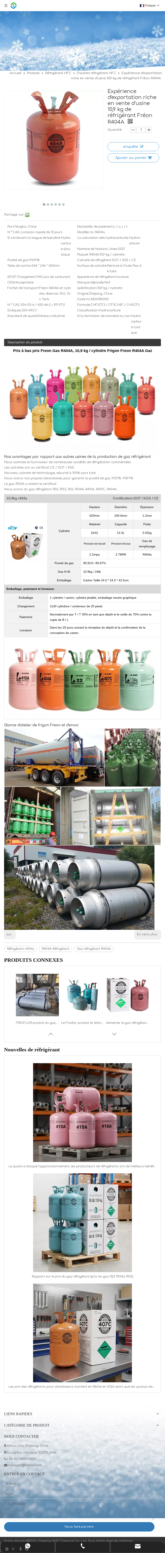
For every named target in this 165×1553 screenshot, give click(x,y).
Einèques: (14, 310)
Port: (11, 226)
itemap (127, 1540)
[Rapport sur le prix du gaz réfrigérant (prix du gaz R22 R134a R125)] (82, 1222)
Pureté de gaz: (18, 260)
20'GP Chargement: (22, 277)
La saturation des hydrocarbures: (103, 237)
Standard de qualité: (23, 316)
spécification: (87, 288)
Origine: (83, 293)
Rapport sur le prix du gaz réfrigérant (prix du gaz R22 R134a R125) (82, 1276)
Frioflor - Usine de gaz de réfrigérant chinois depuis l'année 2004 (127, 1023)
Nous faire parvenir (79, 1526)
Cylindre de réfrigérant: (94, 260)
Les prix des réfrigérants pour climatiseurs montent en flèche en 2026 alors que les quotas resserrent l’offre (82, 1386)
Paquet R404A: (88, 254)
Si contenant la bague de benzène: (34, 237)
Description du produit (25, 342)
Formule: (83, 304)
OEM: (11, 282)
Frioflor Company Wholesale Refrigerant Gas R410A (82, 1023)
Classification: (88, 310)
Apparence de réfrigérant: (96, 277)
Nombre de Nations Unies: (97, 249)
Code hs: (83, 299)
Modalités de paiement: (95, 226)
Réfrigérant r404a (20, 948)
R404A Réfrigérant (55, 948)
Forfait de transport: (23, 288)
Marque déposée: (90, 282)
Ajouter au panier (131, 158)
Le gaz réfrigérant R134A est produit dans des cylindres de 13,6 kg (37, 1023)
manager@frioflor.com (23, 1465)
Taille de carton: (19, 265)
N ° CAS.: (14, 232)
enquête (130, 147)
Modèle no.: (86, 232)
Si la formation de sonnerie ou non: (104, 316)
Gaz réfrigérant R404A (94, 948)
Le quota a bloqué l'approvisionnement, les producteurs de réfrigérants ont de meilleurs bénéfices (82, 1166)
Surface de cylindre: (92, 265)
